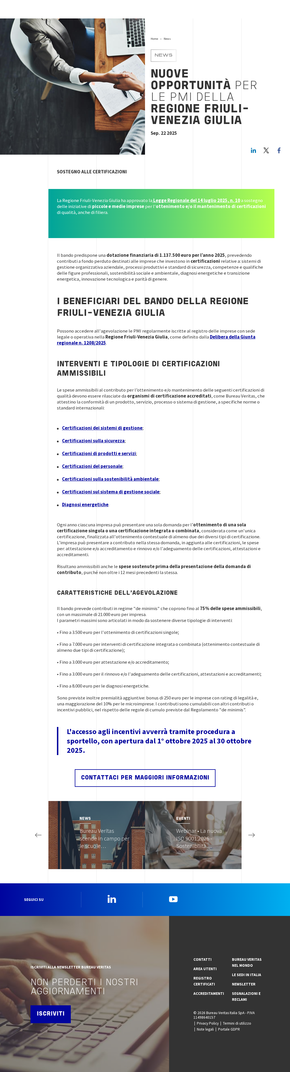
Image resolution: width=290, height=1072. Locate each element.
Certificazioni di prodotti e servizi (99, 453)
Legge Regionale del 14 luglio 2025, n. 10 (196, 200)
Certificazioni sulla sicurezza (93, 441)
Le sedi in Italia (246, 974)
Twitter (266, 150)
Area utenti (205, 968)
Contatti (202, 959)
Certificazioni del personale (92, 466)
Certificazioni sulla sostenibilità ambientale (110, 479)
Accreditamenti (208, 993)
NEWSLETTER (243, 984)
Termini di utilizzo (237, 1023)
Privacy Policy (208, 1023)
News (167, 39)
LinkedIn (253, 150)
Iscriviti (51, 1014)
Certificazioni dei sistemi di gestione (102, 428)
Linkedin (112, 899)
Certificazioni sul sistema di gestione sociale (110, 492)
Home (154, 39)
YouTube (173, 899)
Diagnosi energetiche (85, 504)
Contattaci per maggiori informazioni (145, 778)
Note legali (205, 1029)
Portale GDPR (229, 1029)
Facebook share (279, 150)
